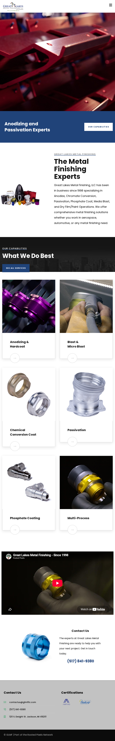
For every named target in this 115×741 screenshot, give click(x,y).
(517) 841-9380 (80, 661)
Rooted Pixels (35, 734)
